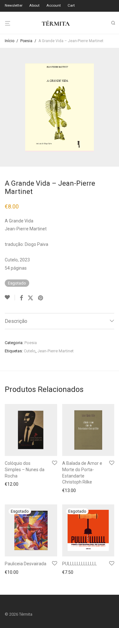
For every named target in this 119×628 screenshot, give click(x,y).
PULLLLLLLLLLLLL (79, 563)
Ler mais (11, 572)
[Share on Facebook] (21, 298)
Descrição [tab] (16, 321)
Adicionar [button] (12, 484)
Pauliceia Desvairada (25, 563)
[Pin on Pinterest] (41, 298)
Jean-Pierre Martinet (55, 351)
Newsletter (14, 6)
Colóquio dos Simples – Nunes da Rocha (24, 469)
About (34, 6)
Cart (71, 6)
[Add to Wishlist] (10, 297)
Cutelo (30, 351)
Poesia (26, 41)
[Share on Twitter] (30, 298)
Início (9, 41)
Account (53, 6)
